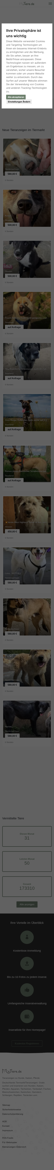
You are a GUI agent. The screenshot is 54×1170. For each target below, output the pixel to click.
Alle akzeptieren (16, 97)
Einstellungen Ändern (19, 101)
